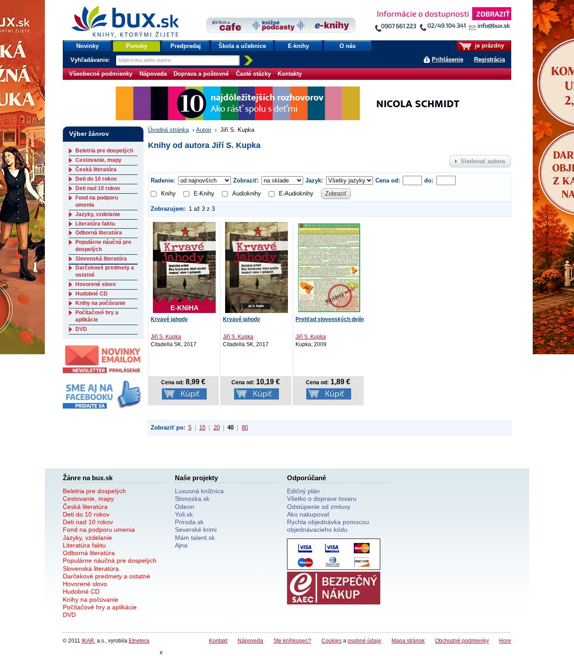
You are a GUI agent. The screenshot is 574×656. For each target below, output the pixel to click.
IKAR (88, 640)
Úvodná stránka (168, 129)
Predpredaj (185, 46)
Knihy (168, 193)
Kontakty (290, 73)
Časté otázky (253, 73)
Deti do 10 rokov (96, 179)
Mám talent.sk (195, 537)
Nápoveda (153, 73)
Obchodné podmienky (462, 640)
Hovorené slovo (95, 284)
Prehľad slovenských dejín (330, 319)
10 (202, 427)
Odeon (184, 506)
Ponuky (136, 46)
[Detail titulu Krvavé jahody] (256, 267)
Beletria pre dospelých (104, 151)
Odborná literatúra (98, 233)
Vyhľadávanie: (91, 59)
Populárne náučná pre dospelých (110, 560)
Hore (505, 640)
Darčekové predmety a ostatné (106, 576)
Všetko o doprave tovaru (322, 498)
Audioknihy (246, 193)
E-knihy (298, 46)
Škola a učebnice (242, 46)
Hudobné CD (91, 294)
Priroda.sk (189, 522)
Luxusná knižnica (199, 491)
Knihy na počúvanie (100, 303)
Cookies (332, 640)
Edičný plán (303, 491)
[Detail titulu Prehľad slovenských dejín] (329, 267)
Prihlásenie (447, 59)
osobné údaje (364, 640)
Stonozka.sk (192, 498)
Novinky (87, 46)
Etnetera (139, 640)
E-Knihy (204, 193)
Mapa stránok (408, 640)
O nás (347, 46)
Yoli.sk (184, 514)
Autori (203, 129)
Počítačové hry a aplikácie (96, 316)
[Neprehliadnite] (442, 21)
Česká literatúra (96, 169)
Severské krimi (196, 529)
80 (245, 427)
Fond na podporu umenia (99, 529)
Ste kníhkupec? (292, 640)
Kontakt (218, 640)
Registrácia (489, 59)
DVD (81, 329)
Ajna (181, 545)
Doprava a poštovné (201, 73)
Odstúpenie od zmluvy (318, 506)
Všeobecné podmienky (100, 73)
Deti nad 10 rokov (97, 188)
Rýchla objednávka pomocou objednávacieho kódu (328, 525)
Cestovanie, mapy (98, 160)
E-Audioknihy (296, 193)
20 (216, 427)
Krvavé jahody (169, 319)
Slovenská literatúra (101, 259)
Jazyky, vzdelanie (97, 214)
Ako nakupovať (308, 514)
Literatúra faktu (95, 224)
